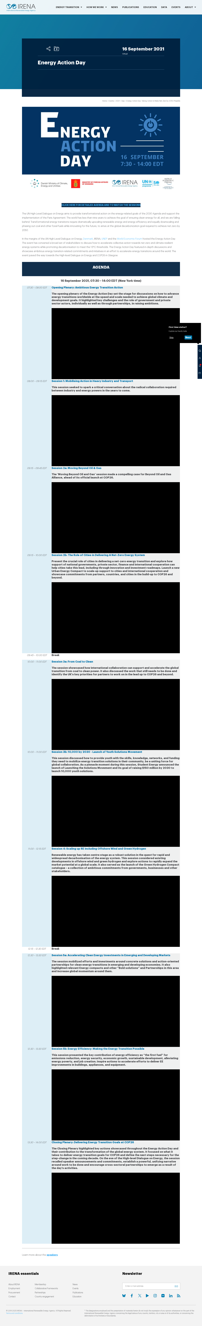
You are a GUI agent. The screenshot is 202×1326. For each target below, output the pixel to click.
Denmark (88, 239)
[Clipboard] (56, 48)
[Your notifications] (200, 365)
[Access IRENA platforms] (200, 358)
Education (150, 7)
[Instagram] (155, 1295)
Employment (14, 1289)
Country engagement (44, 1297)
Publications (78, 1293)
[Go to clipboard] (200, 372)
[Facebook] (131, 1295)
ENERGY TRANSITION (67, 7)
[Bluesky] (124, 1295)
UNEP (104, 239)
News (114, 7)
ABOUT (189, 7)
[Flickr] (163, 1295)
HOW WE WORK (95, 7)
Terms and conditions (14, 1313)
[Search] (200, 350)
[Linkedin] (170, 1295)
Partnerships (40, 1293)
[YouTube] (147, 1295)
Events (176, 7)
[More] (48, 48)
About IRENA (14, 1285)
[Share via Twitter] (40, 48)
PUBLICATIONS (130, 7)
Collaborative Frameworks (46, 1289)
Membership (40, 1285)
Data (164, 7)
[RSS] (178, 1295)
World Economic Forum (129, 239)
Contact (12, 1297)
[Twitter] (139, 1295)
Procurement (14, 1293)
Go (176, 1286)
